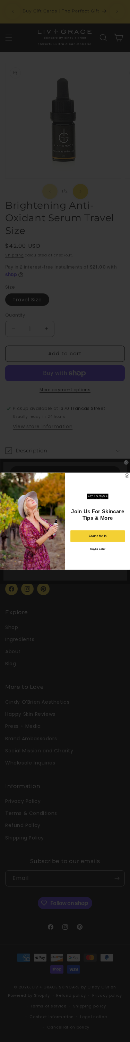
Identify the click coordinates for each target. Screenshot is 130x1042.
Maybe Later (97, 548)
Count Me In (97, 535)
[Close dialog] (127, 475)
